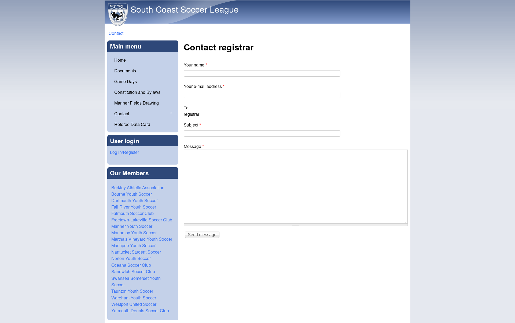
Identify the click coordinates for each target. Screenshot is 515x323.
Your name (195, 65)
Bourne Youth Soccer (131, 194)
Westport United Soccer (133, 304)
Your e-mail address (204, 86)
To (186, 108)
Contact (116, 33)
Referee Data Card (132, 124)
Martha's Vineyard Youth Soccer (141, 239)
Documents (125, 71)
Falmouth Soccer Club (132, 213)
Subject (192, 125)
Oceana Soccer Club (131, 265)
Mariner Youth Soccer (131, 226)
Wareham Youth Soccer (133, 298)
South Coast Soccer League (185, 9)
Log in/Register (124, 152)
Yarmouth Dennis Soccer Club (140, 310)
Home (120, 60)
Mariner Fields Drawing (136, 103)
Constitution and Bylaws (137, 92)
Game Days (125, 81)
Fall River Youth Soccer (133, 207)
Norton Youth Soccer (131, 258)
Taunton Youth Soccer (132, 291)
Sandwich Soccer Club (133, 271)
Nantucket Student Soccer (136, 252)
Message (194, 146)
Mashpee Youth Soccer (133, 245)
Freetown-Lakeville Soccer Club (141, 220)
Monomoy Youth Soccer (134, 232)
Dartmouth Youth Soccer (134, 200)
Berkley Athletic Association (137, 187)
